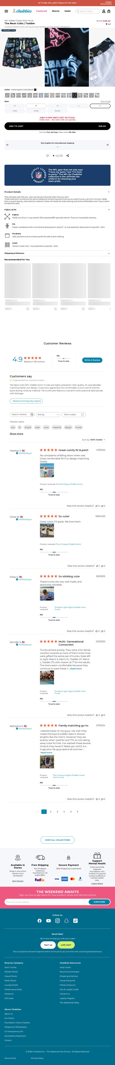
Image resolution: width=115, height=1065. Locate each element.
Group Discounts (67, 980)
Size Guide (106, 101)
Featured (41, 11)
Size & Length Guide (69, 989)
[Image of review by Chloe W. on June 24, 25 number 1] (47, 530)
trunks (78, 427)
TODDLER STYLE (8, 30)
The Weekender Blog (69, 1003)
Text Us (48, 945)
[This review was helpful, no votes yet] (97, 506)
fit (20, 427)
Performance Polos (13, 989)
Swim (68, 11)
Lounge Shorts (11, 985)
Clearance (9, 994)
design (68, 427)
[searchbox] (19, 414)
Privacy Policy (37, 1058)
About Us (8, 1014)
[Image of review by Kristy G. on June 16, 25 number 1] (47, 594)
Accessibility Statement (15, 1036)
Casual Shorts (10, 976)
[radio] (7, 95)
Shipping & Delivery (69, 976)
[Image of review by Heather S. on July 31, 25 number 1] (47, 470)
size (13, 427)
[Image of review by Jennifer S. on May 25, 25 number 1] (47, 677)
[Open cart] (109, 11)
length (28, 427)
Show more (16, 433)
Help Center (65, 967)
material (57, 427)
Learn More (97, 884)
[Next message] (107, 145)
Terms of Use (10, 1058)
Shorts (55, 11)
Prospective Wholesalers (15, 1027)
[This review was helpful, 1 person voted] (97, 566)
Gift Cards (8, 998)
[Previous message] (7, 145)
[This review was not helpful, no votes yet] (102, 506)
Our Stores (17, 881)
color (46, 427)
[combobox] (48, 414)
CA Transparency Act (13, 1031)
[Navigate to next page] (77, 811)
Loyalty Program (67, 998)
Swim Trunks (10, 967)
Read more (76, 668)
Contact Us (65, 994)
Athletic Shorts (11, 972)
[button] (41, 11)
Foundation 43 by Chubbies (17, 1023)
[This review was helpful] (97, 715)
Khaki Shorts (10, 980)
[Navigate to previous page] (37, 811)
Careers (7, 1040)
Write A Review (92, 360)
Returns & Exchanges (69, 972)
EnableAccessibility (106, 3)
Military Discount (67, 985)
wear (37, 427)
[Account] (103, 11)
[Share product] (67, 155)
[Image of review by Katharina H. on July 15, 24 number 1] (47, 761)
